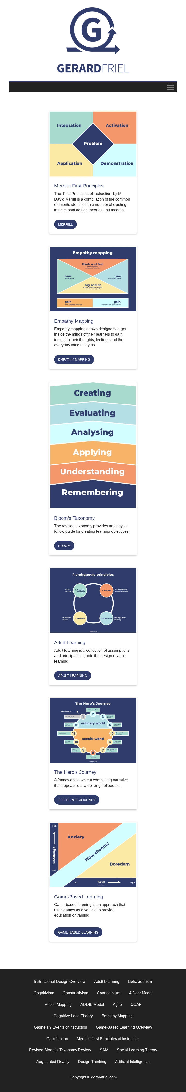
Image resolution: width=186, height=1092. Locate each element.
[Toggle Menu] (170, 87)
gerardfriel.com (93, 31)
